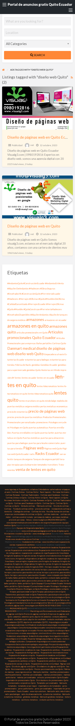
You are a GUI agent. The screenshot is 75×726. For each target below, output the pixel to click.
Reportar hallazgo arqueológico (40, 639)
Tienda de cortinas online (23, 509)
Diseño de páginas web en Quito (33, 226)
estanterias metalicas (52, 694)
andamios (17, 617)
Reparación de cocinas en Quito (17, 664)
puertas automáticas (38, 427)
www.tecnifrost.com (50, 542)
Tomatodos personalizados (47, 683)
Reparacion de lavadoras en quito (22, 655)
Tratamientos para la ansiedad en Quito (21, 595)
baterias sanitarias (13, 581)
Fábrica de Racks (23, 365)
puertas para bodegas (17, 443)
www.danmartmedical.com (17, 523)
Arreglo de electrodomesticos (49, 556)
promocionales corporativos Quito (22, 683)
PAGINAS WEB (10, 611)
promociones (42, 422)
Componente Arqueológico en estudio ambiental (45, 641)
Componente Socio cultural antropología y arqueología (26, 644)
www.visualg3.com (40, 520)
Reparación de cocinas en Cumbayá (45, 664)
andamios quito (28, 617)
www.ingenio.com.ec (23, 672)
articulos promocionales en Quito (32, 332)
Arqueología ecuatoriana (14, 625)
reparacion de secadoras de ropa (34, 553)
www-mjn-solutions (38, 691)
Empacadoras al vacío (54, 354)
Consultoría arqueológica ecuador (32, 628)
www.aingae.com (31, 605)
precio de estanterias (17, 411)
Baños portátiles (20, 578)
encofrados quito (21, 619)
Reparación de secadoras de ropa (26, 650)
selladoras (34, 489)
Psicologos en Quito (19, 427)
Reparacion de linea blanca (58, 553)
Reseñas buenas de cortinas (58, 511)
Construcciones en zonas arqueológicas (22, 633)
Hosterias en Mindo (50, 370)
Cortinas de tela (38, 511)
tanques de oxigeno (23, 459)
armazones (35, 319)
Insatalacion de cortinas (31, 542)
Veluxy (29, 520)
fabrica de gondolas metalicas (51, 697)
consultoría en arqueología (56, 628)
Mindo (8, 539)
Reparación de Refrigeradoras (27, 653)
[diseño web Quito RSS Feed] (72, 77)
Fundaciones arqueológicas (17, 636)
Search (39, 55)
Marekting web (36, 611)
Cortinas (65, 495)
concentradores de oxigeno (39, 523)
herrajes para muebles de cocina (26, 570)
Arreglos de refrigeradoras (24, 564)
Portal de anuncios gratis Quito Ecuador (40, 4)
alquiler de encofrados (37, 619)
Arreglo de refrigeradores (26, 559)
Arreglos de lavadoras (51, 561)
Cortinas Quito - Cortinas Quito (55, 503)
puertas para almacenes (52, 438)
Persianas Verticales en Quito (16, 500)
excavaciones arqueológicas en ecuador (21, 630)
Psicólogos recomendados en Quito (54, 589)
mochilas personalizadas (32, 675)
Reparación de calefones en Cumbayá (52, 661)
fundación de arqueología (39, 636)
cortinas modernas (51, 514)
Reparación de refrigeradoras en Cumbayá (54, 658)
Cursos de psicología (13, 597)
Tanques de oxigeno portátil (46, 459)
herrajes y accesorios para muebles (54, 570)
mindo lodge (50, 401)
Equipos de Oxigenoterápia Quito (30, 528)
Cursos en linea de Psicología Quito (45, 600)
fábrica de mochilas (40, 672)
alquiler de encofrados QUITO (36, 622)
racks (32, 454)
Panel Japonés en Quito (58, 498)
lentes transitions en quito (31, 401)
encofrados (8, 619)
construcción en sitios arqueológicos (53, 633)
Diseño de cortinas (61, 506)
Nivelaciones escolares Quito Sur (17, 534)
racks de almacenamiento (31, 694)
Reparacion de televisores (50, 550)
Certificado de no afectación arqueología (41, 625)
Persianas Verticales (61, 492)
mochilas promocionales (59, 672)
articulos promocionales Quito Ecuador (52, 677)
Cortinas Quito (59, 343)
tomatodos (42, 464)
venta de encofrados (55, 619)
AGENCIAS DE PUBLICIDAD (50, 605)
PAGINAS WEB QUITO (56, 520)
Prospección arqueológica (59, 644)
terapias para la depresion (24, 464)
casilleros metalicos (29, 700)
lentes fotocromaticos (47, 386)
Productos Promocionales (54, 417)
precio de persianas (17, 520)
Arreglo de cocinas (28, 556)
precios (10, 417)
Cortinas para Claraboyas (50, 495)
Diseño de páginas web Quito (23, 666)
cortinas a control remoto (22, 517)
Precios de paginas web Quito (36, 614)
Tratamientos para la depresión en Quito (53, 595)
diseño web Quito (29, 353)
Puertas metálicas (31, 438)
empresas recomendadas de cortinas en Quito (23, 514)
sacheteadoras (55, 489)
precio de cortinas (42, 509)
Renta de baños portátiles (37, 578)
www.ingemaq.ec (12, 489)
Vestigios (58, 639)
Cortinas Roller (32, 492)
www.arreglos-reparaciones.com (29, 561)
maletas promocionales (52, 675)
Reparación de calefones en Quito (22, 661)
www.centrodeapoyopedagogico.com (36, 531)
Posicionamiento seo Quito (22, 669)
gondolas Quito (34, 370)
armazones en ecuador (56, 320)
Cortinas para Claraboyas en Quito (27, 503)
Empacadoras (24, 489)
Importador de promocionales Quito (20, 680)
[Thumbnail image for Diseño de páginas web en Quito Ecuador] (37, 108)
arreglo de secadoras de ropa (49, 559)
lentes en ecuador (46, 377)
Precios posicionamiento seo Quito (48, 669)
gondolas (36, 365)
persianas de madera (42, 517)
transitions (53, 464)
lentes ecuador (29, 377)
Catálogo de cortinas (22, 511)
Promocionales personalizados (21, 422)
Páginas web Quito (53, 448)
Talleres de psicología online (59, 603)
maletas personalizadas (26, 677)
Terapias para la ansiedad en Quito (23, 592)
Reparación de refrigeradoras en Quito (20, 658)
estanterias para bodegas (37, 359)
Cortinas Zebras (18, 492)
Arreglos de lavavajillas (61, 564)
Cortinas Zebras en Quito (16, 498)
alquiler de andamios (43, 617)
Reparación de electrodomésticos (54, 653)
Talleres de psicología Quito (33, 597)
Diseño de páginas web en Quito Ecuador (40, 137)
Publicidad (17, 145)
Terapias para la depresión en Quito (51, 592)
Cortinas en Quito (12, 506)
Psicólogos (54, 586)
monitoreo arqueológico (16, 647)
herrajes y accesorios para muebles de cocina (22, 572)
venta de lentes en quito (35, 469)
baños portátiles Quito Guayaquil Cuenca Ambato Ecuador (40, 583)
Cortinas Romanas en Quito (41, 500)
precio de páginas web (46, 411)
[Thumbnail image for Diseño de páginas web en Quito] (37, 197)
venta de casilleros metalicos (51, 700)
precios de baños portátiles (49, 581)
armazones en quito (28, 326)
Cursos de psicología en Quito (58, 597)
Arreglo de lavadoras (12, 556)
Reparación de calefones (50, 650)
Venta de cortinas (28, 506)
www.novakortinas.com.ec (21, 539)
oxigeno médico (32, 406)
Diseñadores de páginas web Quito (51, 666)
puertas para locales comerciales (44, 443)
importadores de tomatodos (49, 686)
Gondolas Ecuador (49, 365)
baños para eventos (29, 581)
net (32, 145)
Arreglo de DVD (36, 567)
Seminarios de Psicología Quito (18, 600)
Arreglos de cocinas (43, 564)
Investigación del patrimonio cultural (42, 647)
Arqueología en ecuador (58, 622)
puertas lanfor (47, 432)
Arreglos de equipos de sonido (17, 567)
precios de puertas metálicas (28, 417)
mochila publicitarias (13, 675)
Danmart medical (21, 348)
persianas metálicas (60, 517)
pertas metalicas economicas (54, 406)
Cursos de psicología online (36, 603)
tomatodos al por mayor (27, 686)
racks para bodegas (12, 694)
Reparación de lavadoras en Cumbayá (51, 655)
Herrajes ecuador (52, 567)
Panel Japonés (45, 492)
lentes (18, 377)
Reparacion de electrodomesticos (25, 550)
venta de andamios (59, 617)
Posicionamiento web (51, 611)
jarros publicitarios (25, 689)
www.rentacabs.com (55, 575)
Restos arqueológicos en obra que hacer (53, 630)
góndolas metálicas (31, 697)
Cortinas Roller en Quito (38, 498)
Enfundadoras (43, 489)
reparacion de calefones (25, 545)
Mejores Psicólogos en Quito (28, 589)
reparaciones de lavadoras (28, 547)
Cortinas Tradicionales (30, 495)
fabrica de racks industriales (58, 691)
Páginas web (33, 448)
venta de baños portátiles (58, 578)
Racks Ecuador (47, 453)
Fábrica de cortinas (44, 506)
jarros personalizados (43, 689)
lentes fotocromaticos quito (40, 393)
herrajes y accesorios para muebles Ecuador (28, 575)
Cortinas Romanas (13, 495)
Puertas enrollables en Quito (26, 432)
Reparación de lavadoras (49, 547)
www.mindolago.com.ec (42, 534)
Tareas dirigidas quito (60, 531)
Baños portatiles (44, 343)
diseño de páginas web (14, 605)
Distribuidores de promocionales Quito (52, 680)
